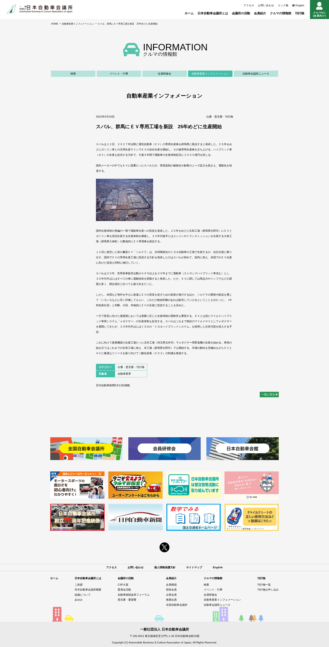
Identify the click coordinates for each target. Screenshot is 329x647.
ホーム (189, 13)
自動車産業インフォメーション (78, 23)
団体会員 (171, 589)
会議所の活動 (241, 13)
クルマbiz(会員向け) (319, 14)
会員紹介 (260, 13)
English (299, 5)
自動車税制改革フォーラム (134, 594)
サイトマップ (194, 567)
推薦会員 (171, 599)
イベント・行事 (118, 73)
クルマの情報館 (280, 13)
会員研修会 (164, 73)
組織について (83, 594)
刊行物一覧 (264, 584)
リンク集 (283, 5)
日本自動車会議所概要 (88, 589)
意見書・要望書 (127, 599)
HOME (54, 23)
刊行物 (299, 13)
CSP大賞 (123, 584)
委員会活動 (124, 589)
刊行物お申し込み (268, 589)
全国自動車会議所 (176, 604)
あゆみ (79, 599)
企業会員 (171, 594)
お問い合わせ (266, 5)
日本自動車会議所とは (213, 13)
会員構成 (171, 584)
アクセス (249, 5)
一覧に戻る (268, 394)
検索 (73, 73)
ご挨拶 (79, 584)
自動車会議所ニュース (256, 73)
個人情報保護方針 (165, 567)
